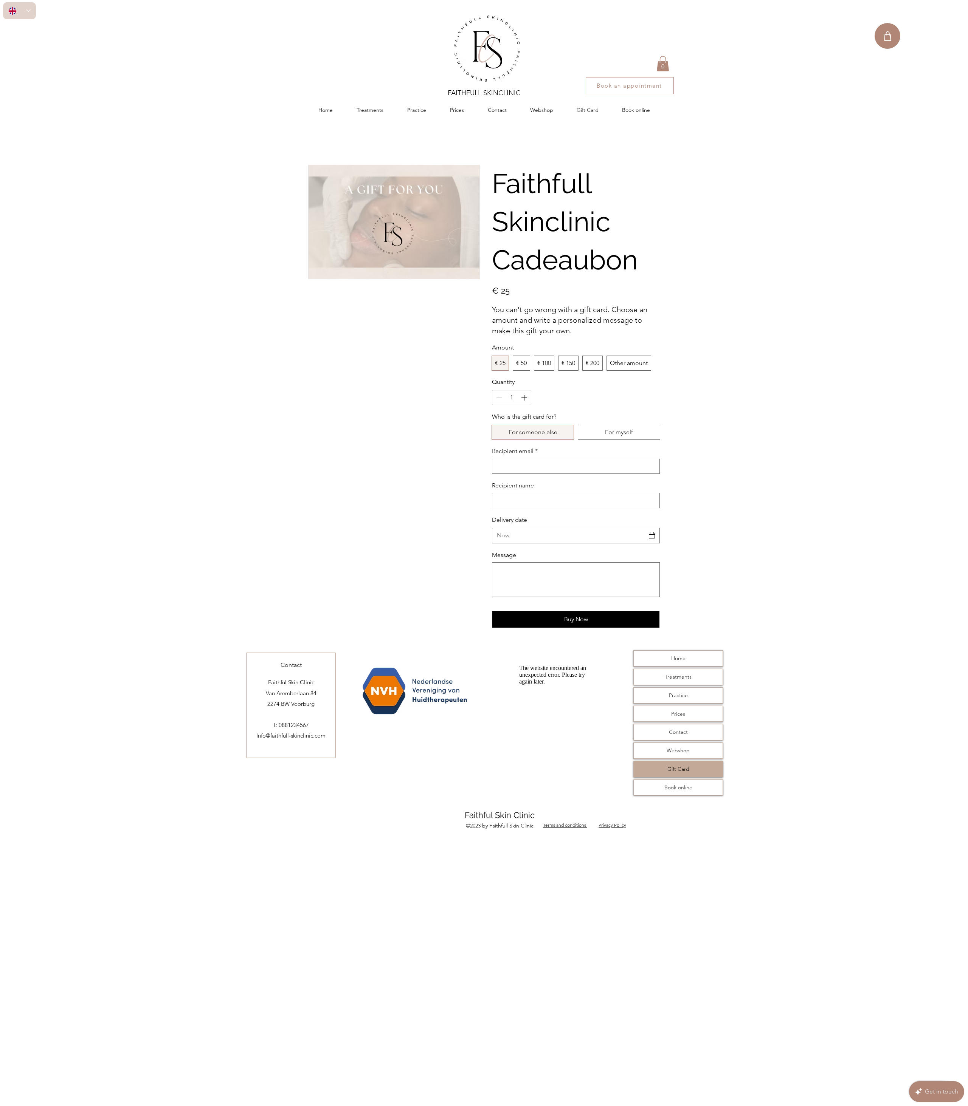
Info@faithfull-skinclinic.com (291, 735)
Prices (678, 713)
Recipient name (513, 485)
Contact (678, 732)
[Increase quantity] (525, 397)
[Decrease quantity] (498, 397)
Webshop (678, 750)
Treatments (678, 676)
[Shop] (887, 36)
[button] (662, 63)
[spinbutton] (512, 397)
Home (678, 658)
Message (504, 554)
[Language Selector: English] (19, 10)
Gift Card (678, 769)
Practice (678, 695)
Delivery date (509, 519)
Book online (678, 787)
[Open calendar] (651, 535)
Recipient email (515, 451)
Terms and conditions (565, 825)
